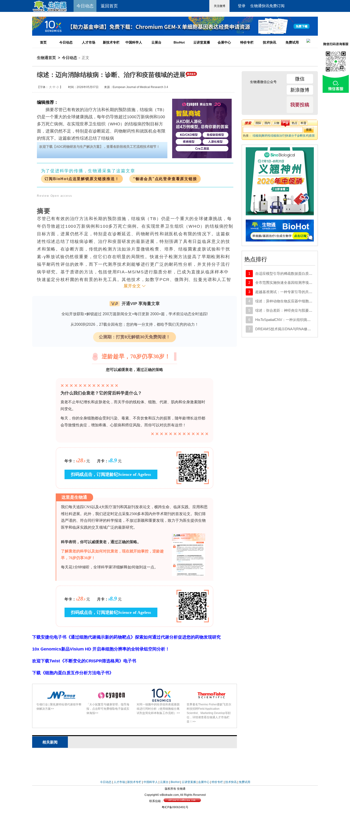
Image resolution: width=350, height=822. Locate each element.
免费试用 (292, 42)
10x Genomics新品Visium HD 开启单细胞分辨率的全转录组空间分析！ (101, 649)
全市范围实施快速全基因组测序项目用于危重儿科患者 (298, 283)
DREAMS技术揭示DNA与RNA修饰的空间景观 (292, 329)
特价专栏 (247, 42)
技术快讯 (269, 42)
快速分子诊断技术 (296, 135)
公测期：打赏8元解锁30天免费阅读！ (134, 337)
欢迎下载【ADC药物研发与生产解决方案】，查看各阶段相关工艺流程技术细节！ (99, 146)
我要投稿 (299, 104)
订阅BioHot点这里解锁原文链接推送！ (82, 179)
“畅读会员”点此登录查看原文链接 (165, 179)
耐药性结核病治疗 (273, 135)
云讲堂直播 (201, 42)
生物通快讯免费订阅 (267, 6)
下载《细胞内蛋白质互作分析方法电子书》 (73, 672)
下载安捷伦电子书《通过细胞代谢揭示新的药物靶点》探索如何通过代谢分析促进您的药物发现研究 (126, 637)
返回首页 (109, 6)
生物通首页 (46, 58)
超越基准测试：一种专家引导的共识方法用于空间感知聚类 (301, 292)
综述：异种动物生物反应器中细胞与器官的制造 (292, 301)
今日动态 (66, 42)
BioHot (179, 42)
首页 (43, 42)
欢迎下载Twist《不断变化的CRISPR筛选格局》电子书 (84, 661)
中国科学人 (133, 42)
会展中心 (224, 42)
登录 (241, 6)
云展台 (156, 42)
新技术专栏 (111, 42)
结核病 (257, 135)
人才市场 (88, 42)
